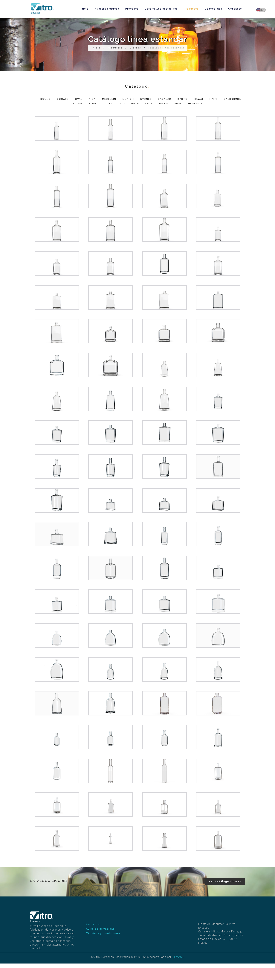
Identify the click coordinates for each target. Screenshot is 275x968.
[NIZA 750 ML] (164, 263)
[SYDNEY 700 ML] (57, 399)
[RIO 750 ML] (218, 703)
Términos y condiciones (103, 933)
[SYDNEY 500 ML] (218, 365)
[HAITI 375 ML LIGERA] (164, 804)
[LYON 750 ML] (164, 771)
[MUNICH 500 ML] (164, 331)
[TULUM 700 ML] (164, 635)
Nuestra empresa (107, 8)
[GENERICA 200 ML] (110, 804)
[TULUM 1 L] (57, 669)
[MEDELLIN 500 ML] (110, 297)
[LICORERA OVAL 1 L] (164, 229)
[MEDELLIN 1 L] (57, 331)
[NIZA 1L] (218, 263)
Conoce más (213, 8)
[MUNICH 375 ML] (110, 331)
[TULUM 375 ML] (57, 635)
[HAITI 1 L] (164, 568)
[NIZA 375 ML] (218, 229)
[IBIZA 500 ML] (110, 737)
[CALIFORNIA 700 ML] (110, 601)
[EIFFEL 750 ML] (57, 703)
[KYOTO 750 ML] (218, 466)
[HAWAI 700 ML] (218, 500)
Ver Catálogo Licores (225, 881)
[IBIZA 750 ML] (218, 737)
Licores (135, 47)
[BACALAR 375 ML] (218, 399)
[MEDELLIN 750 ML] (218, 297)
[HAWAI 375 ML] (110, 500)
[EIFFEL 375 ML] (110, 669)
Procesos (132, 8)
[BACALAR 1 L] (218, 432)
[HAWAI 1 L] (110, 534)
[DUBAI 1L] (164, 703)
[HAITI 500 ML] (218, 534)
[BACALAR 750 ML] (164, 432)
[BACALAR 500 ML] (57, 432)
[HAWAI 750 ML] (57, 534)
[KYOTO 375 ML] (57, 466)
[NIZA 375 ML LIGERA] (164, 838)
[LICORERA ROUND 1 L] (57, 162)
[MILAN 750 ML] (218, 771)
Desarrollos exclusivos (161, 8)
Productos (191, 8)
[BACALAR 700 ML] (110, 432)
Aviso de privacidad (100, 929)
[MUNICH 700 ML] (218, 331)
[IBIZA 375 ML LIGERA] (218, 804)
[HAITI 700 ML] (57, 568)
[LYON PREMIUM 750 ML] (110, 771)
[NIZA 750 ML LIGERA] (218, 838)
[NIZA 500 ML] (57, 263)
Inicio (85, 8)
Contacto (235, 8)
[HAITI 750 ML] (110, 568)
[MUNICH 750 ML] (57, 365)
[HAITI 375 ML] (164, 534)
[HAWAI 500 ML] (164, 500)
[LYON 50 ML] (110, 838)
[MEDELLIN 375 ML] (57, 297)
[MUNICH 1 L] (110, 365)
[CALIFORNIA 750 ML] (164, 601)
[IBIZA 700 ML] (164, 737)
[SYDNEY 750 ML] (110, 399)
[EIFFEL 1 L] (110, 703)
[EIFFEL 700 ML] (218, 669)
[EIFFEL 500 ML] (164, 669)
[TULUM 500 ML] (110, 635)
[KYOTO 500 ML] (110, 466)
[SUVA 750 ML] (57, 804)
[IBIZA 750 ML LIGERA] (57, 838)
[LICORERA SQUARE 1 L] (110, 196)
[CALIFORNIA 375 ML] (218, 568)
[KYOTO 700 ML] (164, 466)
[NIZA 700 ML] (110, 263)
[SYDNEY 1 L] (164, 399)
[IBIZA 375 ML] (57, 737)
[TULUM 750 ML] (218, 635)
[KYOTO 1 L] (57, 500)
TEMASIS (178, 956)
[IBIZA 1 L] (57, 771)
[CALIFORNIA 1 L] (218, 601)
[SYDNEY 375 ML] (164, 365)
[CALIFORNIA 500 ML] (57, 601)
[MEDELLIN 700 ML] (164, 297)
